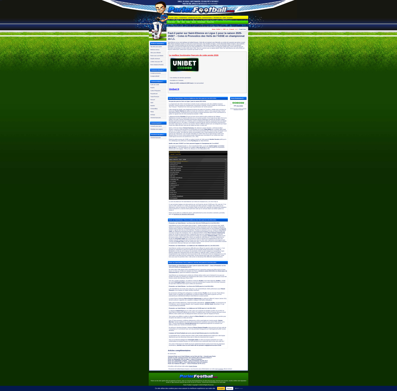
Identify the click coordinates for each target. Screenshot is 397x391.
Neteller (152, 105)
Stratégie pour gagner (156, 129)
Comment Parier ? (207, 17)
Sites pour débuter (155, 52)
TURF (224, 17)
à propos (220, 369)
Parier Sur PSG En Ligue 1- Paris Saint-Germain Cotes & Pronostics (188, 362)
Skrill (151, 102)
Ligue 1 (176, 17)
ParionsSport (201, 22)
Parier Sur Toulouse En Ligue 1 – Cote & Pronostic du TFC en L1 (186, 363)
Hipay (152, 111)
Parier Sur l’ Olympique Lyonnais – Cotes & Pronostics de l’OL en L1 (188, 360)
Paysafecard (153, 93)
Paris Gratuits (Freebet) (156, 64)
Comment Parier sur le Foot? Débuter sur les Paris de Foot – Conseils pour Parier (192, 356)
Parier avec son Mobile (156, 55)
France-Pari (210, 22)
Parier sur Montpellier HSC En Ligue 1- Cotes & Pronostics (185, 359)
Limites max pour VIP (156, 61)
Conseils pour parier (156, 126)
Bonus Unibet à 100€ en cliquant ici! (216, 29)
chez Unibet (239, 105)
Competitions (183, 17)
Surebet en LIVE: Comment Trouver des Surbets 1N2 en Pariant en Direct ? (190, 357)
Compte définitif (154, 76)
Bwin (183, 22)
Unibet (188, 22)
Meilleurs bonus (154, 49)
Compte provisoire (155, 73)
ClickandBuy (154, 108)
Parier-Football (201, 10)
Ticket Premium (154, 96)
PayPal (152, 87)
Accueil (171, 17)
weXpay (152, 114)
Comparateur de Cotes (194, 17)
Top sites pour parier (156, 46)
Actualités (230, 17)
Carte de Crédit (154, 84)
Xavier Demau (193, 366)
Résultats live (218, 17)
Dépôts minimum (155, 58)
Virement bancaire (155, 117)
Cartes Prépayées (155, 90)
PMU (178, 22)
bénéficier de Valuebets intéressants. (184, 214)
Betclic (194, 22)
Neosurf (152, 99)
